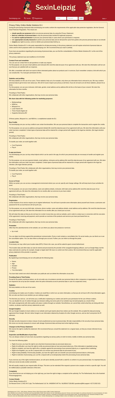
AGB (48, 391)
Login (81, 18)
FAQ (38, 391)
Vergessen (87, 18)
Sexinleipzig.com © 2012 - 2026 (15, 391)
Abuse (25, 391)
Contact (52, 391)
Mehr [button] (104, 18)
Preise (34, 391)
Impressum (57, 391)
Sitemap (30, 391)
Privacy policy (43, 391)
